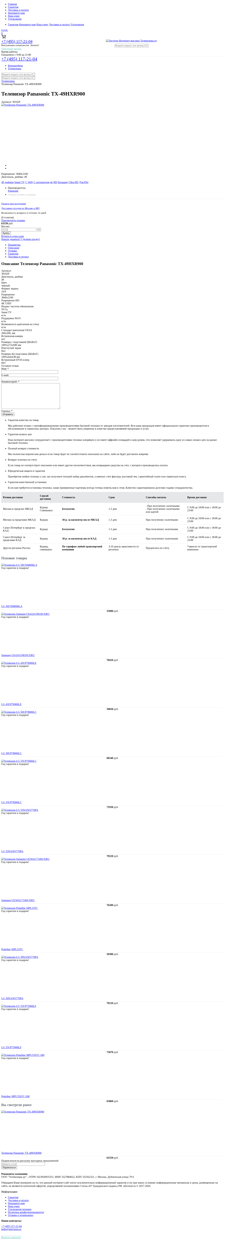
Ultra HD (73, 182)
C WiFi (29, 182)
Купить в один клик (12, 236)
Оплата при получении (13, 203)
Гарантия (13, 7)
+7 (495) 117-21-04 (16, 41)
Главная (12, 4)
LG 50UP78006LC (11, 753)
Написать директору (11, 1237)
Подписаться (9, 1167)
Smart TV (19, 182)
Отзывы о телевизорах (20, 1215)
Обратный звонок (11, 48)
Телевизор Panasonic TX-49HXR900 (21, 1153)
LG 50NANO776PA (12, 998)
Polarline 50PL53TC (12, 949)
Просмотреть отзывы (13, 220)
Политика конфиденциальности (26, 1212)
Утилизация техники (19, 1209)
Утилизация (14, 18)
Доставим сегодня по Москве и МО (20, 208)
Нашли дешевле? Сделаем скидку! (20, 239)
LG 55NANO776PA (12, 851)
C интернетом (41, 182)
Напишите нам (16, 13)
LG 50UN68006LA (11, 606)
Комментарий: (10, 381)
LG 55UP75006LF (11, 1047)
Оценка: (7, 411)
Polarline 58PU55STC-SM (15, 1096)
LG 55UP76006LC (11, 802)
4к (51, 182)
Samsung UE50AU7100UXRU (18, 900)
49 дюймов (7, 182)
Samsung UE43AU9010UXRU (18, 655)
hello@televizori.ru (11, 1229)
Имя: (5, 368)
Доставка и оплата (18, 10)
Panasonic (13, 190)
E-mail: (5, 375)
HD (55, 182)
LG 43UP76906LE (11, 704)
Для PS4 (83, 182)
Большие (63, 182)
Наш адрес (14, 16)
